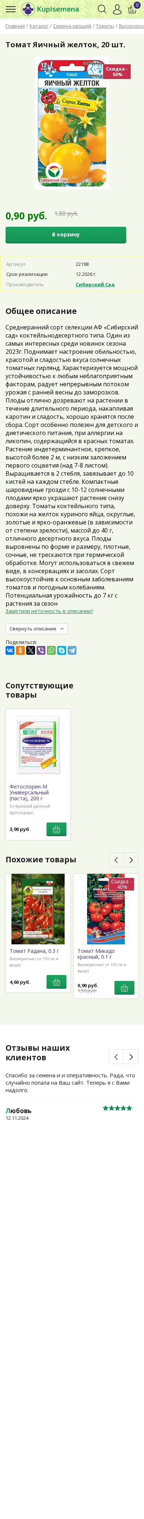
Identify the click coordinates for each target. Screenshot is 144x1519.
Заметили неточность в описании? (49, 611)
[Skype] (61, 650)
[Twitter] (30, 650)
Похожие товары (41, 859)
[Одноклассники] (20, 650)
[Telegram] (72, 650)
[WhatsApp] (51, 650)
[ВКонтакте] (10, 650)
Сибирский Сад (95, 284)
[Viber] (41, 650)
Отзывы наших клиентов (38, 1052)
